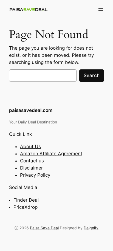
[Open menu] (100, 9)
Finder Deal (26, 200)
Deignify (91, 227)
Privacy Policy (35, 175)
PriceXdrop (25, 207)
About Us (30, 146)
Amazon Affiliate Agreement (51, 153)
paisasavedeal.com (30, 110)
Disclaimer (31, 168)
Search (92, 75)
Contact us (32, 160)
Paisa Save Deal (44, 227)
